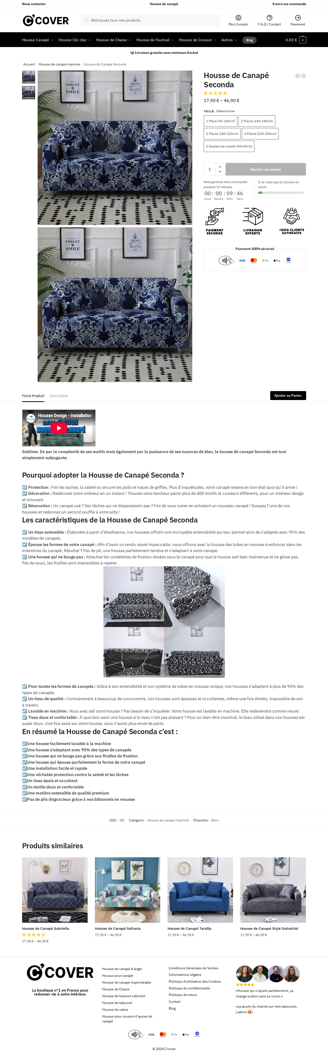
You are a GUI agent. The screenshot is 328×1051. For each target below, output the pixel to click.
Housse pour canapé (117, 975)
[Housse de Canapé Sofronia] (127, 890)
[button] (216, 93)
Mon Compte (238, 24)
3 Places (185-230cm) (222, 134)
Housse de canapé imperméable (126, 982)
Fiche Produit (33, 395)
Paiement (298, 24)
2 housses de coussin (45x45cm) (229, 146)
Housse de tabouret (117, 1003)
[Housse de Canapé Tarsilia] (200, 890)
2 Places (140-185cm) (257, 121)
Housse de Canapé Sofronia (118, 928)
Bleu (215, 820)
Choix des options (55, 951)
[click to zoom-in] (115, 148)
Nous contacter (34, 4)
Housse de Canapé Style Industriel (269, 928)
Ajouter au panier (265, 169)
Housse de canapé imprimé (59, 64)
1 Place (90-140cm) (220, 121)
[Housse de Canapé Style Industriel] (273, 890)
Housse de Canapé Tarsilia (189, 928)
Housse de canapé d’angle (122, 969)
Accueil (29, 64)
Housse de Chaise (116, 989)
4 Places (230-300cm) (260, 134)
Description (59, 395)
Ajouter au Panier (288, 395)
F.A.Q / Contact (269, 24)
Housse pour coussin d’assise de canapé (127, 1018)
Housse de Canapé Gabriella (45, 928)
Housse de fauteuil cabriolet (123, 996)
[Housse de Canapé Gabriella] (55, 890)
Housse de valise (115, 1009)
